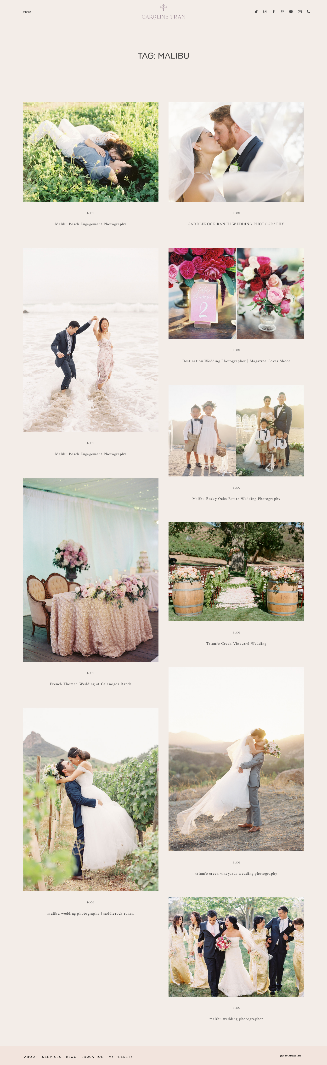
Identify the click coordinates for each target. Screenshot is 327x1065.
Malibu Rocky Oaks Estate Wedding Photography (236, 498)
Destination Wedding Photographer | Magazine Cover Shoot (236, 360)
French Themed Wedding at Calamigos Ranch (91, 683)
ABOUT (31, 1057)
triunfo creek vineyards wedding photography (236, 873)
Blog (90, 213)
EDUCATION (92, 1057)
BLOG (71, 1057)
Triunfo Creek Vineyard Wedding (236, 643)
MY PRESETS (121, 1057)
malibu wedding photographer (236, 1018)
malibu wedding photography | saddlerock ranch (90, 913)
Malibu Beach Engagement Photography (90, 223)
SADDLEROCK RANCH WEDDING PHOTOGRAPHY (236, 223)
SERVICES (51, 1057)
